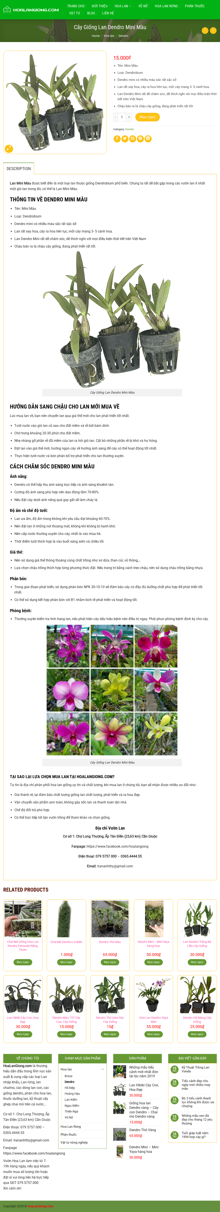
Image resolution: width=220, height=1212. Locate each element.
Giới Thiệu (99, 6)
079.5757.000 (27, 1183)
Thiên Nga (71, 1111)
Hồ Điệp (70, 1088)
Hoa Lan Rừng (166, 6)
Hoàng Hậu (72, 1093)
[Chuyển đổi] (102, 1069)
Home (96, 36)
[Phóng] (9, 149)
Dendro (123, 36)
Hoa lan (121, 6)
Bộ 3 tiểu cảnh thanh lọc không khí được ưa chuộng (198, 1102)
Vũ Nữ (143, 6)
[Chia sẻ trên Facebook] (117, 138)
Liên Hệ (108, 13)
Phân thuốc (195, 6)
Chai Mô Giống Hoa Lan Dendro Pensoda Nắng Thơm (23, 946)
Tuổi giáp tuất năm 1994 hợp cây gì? (195, 1135)
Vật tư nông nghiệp (74, 1142)
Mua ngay (148, 117)
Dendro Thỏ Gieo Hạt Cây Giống (110, 1020)
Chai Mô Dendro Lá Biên (66, 942)
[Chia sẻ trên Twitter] (124, 138)
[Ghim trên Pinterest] (140, 138)
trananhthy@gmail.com (31, 1140)
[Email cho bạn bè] (132, 138)
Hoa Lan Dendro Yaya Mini (153, 1020)
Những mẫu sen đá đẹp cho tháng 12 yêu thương (197, 1119)
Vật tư (74, 13)
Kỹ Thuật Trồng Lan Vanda (195, 1069)
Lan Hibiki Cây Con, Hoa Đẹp (23, 1020)
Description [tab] (19, 168)
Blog (91, 13)
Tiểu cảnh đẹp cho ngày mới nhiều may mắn (196, 1085)
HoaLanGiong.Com (40, 1206)
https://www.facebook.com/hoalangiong (34, 1153)
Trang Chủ (75, 6)
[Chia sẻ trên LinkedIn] (148, 138)
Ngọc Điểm (72, 1105)
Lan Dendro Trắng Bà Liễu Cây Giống (197, 944)
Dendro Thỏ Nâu (110, 942)
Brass (68, 1076)
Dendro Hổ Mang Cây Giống (197, 1020)
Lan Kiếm (71, 1099)
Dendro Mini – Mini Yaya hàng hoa (154, 944)
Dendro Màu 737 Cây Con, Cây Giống (66, 1020)
